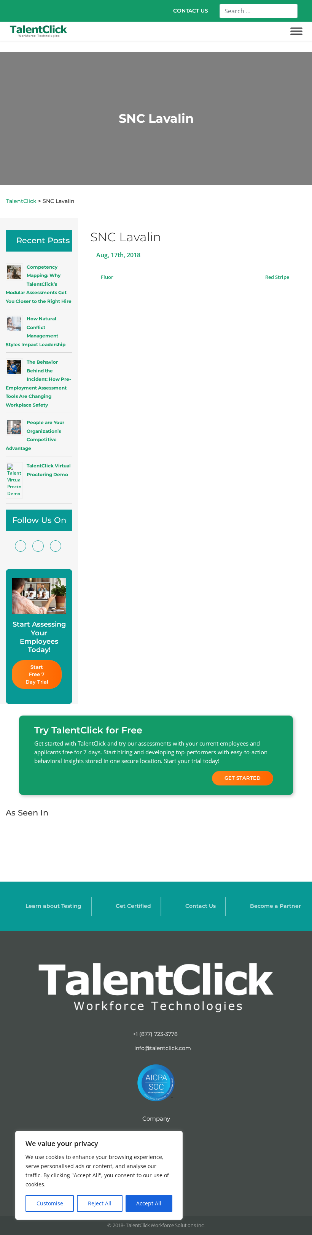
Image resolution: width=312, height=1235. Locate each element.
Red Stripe (277, 277)
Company (156, 1118)
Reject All (99, 1203)
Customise (50, 1203)
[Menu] (296, 31)
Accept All (148, 1203)
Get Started (242, 778)
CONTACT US (190, 10)
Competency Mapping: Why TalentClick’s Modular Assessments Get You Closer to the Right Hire (39, 284)
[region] (99, 1175)
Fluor (106, 277)
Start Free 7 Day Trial (36, 674)
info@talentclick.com (162, 1048)
